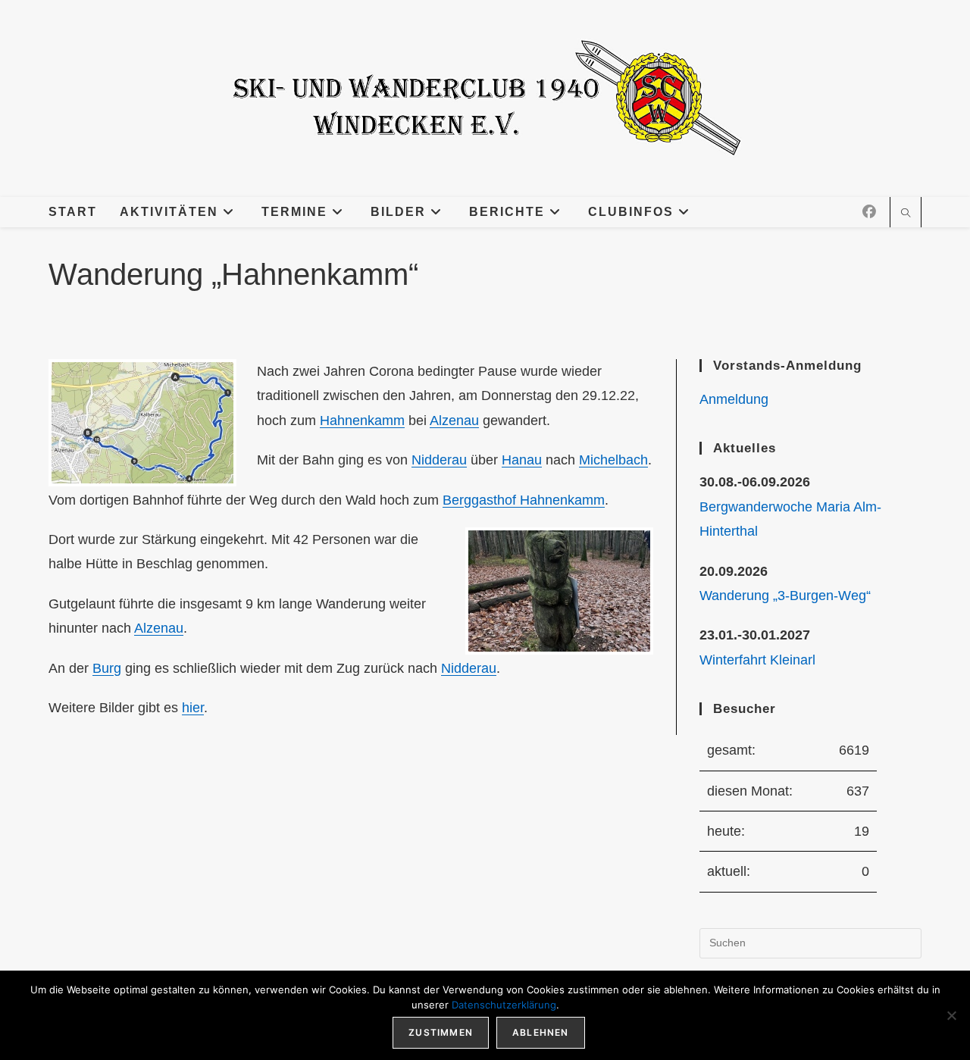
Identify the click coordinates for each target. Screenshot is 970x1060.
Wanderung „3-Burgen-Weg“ (785, 595)
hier (193, 707)
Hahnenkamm (362, 420)
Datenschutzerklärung (504, 1005)
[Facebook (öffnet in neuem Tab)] (869, 212)
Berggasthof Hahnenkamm (524, 500)
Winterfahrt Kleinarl (757, 660)
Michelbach (613, 459)
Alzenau (454, 420)
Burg (106, 668)
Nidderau (439, 459)
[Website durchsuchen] (905, 214)
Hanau (522, 459)
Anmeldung (733, 399)
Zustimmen (440, 1032)
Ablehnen (540, 1032)
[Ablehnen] (951, 1015)
